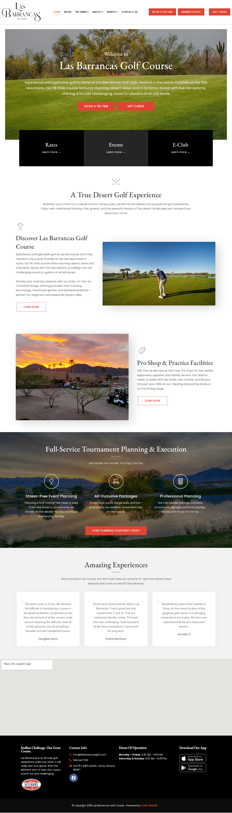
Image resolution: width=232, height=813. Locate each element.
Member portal (191, 12)
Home (56, 12)
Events (111, 12)
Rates (67, 12)
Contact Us (129, 12)
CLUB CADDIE (149, 805)
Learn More (31, 307)
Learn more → (51, 152)
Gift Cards (219, 12)
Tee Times (80, 12)
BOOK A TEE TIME (96, 106)
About (96, 12)
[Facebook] (73, 778)
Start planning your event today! (116, 530)
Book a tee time (162, 12)
